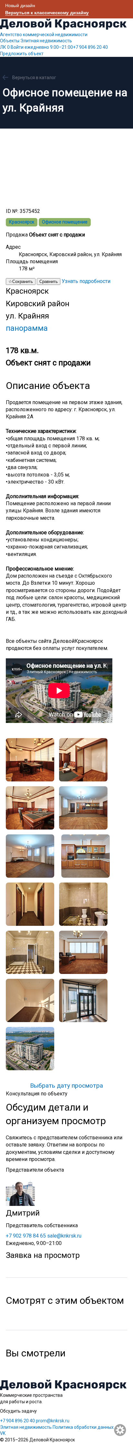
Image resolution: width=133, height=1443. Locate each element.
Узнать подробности (86, 281)
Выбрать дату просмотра (66, 1085)
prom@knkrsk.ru (52, 1420)
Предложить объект (22, 53)
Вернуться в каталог (34, 77)
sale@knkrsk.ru (64, 1236)
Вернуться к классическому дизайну (47, 12)
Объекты (9, 40)
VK (2, 1433)
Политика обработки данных (83, 1427)
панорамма (27, 328)
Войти (17, 47)
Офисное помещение (64, 222)
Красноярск (21, 222)
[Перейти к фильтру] (120, 1430)
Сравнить (48, 281)
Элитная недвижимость (46, 40)
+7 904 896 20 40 (66, 47)
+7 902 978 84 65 (26, 1236)
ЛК (5, 47)
